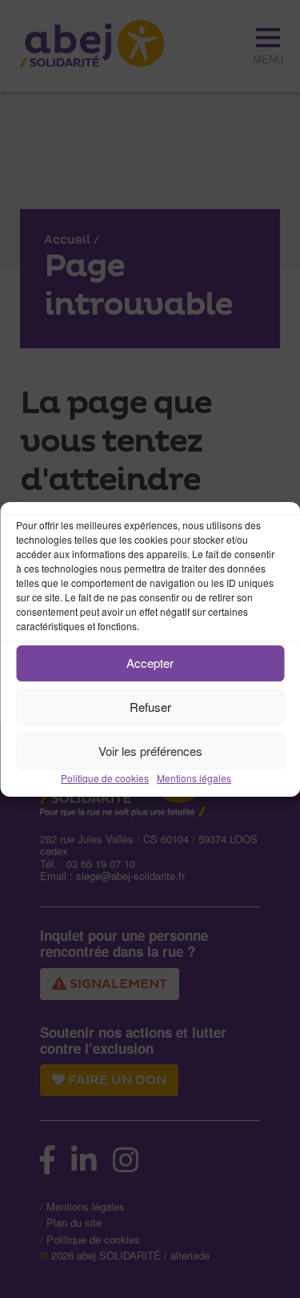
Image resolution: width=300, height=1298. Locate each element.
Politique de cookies (105, 778)
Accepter (150, 662)
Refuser (150, 706)
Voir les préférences (150, 750)
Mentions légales (194, 778)
